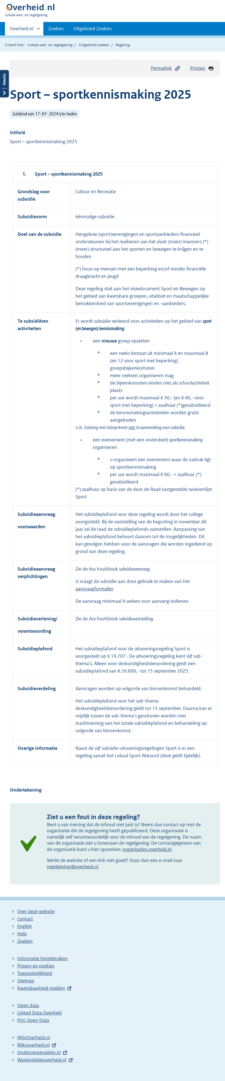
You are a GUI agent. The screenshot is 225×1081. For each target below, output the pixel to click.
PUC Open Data (33, 1020)
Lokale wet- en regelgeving (50, 44)
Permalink (161, 68)
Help (22, 934)
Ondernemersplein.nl (39, 1052)
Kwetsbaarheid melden (41, 988)
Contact (25, 919)
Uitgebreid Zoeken (93, 29)
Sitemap (25, 981)
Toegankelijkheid (34, 973)
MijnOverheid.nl (33, 1038)
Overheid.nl (21, 30)
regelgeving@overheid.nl (72, 867)
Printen (197, 68)
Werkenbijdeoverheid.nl (41, 1060)
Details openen (4, 83)
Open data (28, 1005)
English (24, 926)
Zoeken (56, 29)
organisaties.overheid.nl (147, 849)
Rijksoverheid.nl (33, 1045)
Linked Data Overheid (39, 1013)
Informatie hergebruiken (42, 958)
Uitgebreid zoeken (94, 44)
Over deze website (36, 911)
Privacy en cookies (35, 966)
